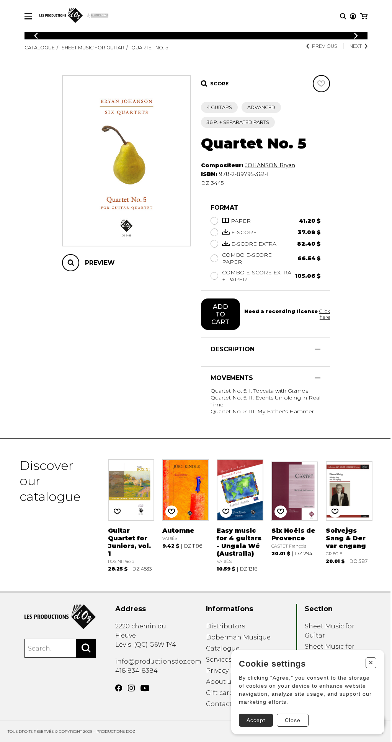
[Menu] (28, 16)
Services (219, 659)
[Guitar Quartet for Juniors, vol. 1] (131, 515)
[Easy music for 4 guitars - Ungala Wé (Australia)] (240, 515)
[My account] (353, 16)
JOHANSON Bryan (270, 165)
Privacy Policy (227, 670)
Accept (256, 720)
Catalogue (39, 48)
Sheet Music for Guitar (93, 48)
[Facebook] (118, 688)
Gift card (220, 692)
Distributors (225, 626)
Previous (324, 46)
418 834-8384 (136, 670)
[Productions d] (60, 616)
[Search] (86, 648)
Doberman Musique (238, 637)
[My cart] (364, 16)
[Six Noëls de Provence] (294, 515)
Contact (219, 704)
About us (220, 681)
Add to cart (220, 314)
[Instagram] (131, 688)
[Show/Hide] (317, 349)
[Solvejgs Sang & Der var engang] (349, 515)
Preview (100, 262)
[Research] (343, 16)
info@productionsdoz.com (158, 661)
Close (293, 720)
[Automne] (185, 515)
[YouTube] (144, 688)
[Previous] (36, 35)
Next (356, 46)
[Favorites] (321, 83)
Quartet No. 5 (149, 48)
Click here (324, 314)
